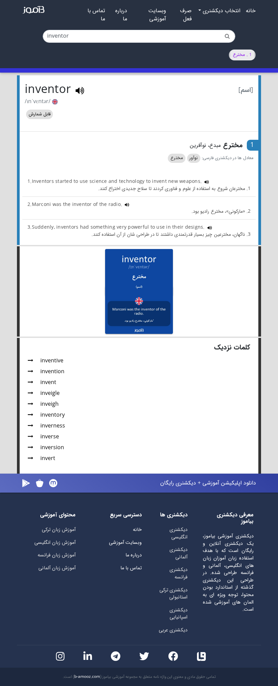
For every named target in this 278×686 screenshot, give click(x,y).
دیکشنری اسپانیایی (178, 614)
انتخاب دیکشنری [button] (220, 11)
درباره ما (121, 15)
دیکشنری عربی (173, 630)
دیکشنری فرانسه (178, 573)
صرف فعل (186, 15)
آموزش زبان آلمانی (57, 568)
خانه (251, 11)
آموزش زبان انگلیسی (55, 543)
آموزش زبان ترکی (59, 530)
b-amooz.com (87, 677)
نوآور (194, 158)
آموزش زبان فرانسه (57, 555)
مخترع (177, 158)
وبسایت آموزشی (157, 15)
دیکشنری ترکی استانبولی (173, 594)
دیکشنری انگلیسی (178, 533)
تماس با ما (96, 15)
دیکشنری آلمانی (178, 553)
